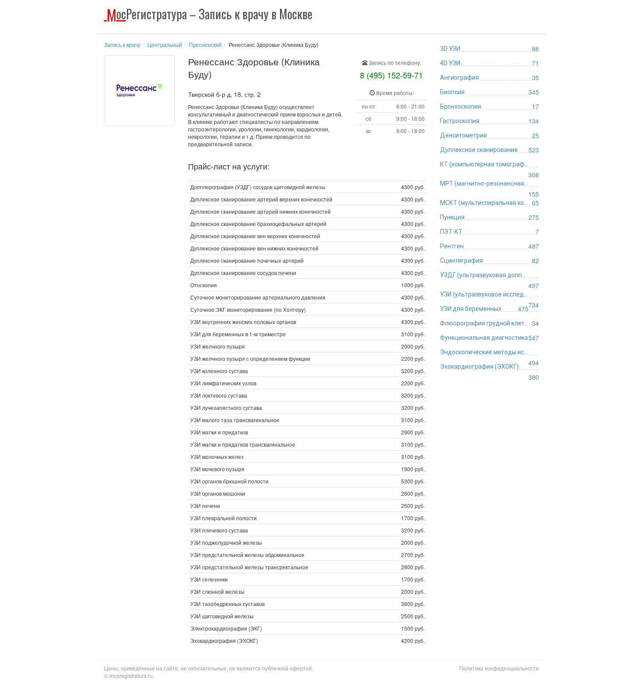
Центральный (164, 44)
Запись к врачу (122, 44)
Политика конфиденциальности (499, 668)
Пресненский (205, 44)
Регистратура (209, 14)
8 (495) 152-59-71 (391, 75)
